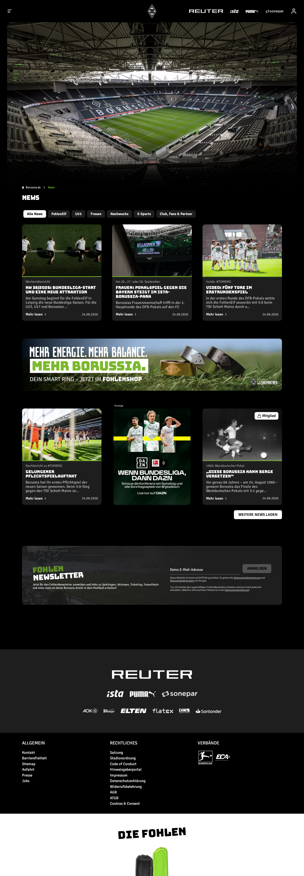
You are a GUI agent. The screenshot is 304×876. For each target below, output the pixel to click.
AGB (113, 792)
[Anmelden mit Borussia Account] (294, 11)
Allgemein (33, 743)
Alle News (35, 214)
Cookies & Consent (125, 803)
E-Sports (144, 214)
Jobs (25, 780)
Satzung (116, 752)
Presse (27, 775)
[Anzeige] (152, 457)
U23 (78, 214)
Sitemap (28, 764)
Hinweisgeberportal (126, 769)
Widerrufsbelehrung (126, 786)
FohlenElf (58, 214)
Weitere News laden (258, 514)
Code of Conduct (123, 764)
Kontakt (28, 752)
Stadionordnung (123, 758)
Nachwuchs (119, 214)
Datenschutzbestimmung (247, 577)
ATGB (114, 798)
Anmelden (257, 568)
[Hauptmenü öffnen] (9, 11)
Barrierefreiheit (34, 758)
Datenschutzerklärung (237, 590)
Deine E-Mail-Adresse (186, 569)
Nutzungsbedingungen (182, 580)
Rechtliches (123, 743)
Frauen (96, 214)
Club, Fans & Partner (176, 214)
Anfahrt (28, 769)
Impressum (119, 775)
